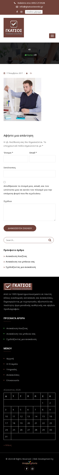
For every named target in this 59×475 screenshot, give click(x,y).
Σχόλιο (8, 201)
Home (30, 55)
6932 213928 (31, 2)
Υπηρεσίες (11, 369)
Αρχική (10, 358)
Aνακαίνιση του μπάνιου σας (20, 261)
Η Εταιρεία (12, 363)
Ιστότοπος (10, 167)
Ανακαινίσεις (12, 374)
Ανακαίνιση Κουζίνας (16, 256)
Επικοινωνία (12, 380)
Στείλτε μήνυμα (33, 11)
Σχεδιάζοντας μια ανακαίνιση (21, 267)
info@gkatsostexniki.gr (31, 6)
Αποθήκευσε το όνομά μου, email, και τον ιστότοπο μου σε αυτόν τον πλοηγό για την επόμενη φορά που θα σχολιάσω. (28, 190)
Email (33, 152)
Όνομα (8, 152)
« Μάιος (8, 445)
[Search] (50, 240)
